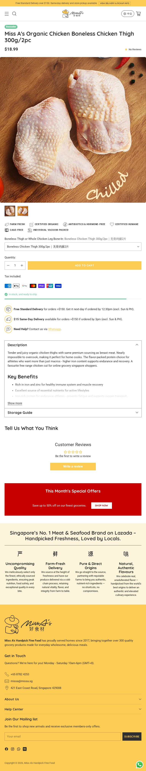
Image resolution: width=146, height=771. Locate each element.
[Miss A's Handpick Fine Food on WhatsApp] (18, 750)
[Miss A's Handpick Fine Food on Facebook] (6, 750)
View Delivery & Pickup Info (114, 3)
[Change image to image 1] (10, 211)
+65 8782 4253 (20, 674)
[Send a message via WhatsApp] (139, 764)
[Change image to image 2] (22, 211)
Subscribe (132, 736)
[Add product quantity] (21, 265)
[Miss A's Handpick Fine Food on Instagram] (12, 750)
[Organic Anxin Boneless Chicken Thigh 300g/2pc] (73, 130)
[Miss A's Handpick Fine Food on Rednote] (24, 750)
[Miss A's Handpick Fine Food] (73, 13)
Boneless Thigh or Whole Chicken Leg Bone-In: (65, 239)
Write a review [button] (73, 466)
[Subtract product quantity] (8, 265)
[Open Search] (14, 14)
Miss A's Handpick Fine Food (39, 763)
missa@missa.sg (22, 681)
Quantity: (10, 257)
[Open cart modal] (138, 14)
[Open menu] (6, 14)
